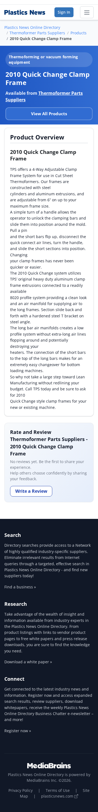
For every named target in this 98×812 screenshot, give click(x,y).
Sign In (64, 12)
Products (79, 32)
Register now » (17, 730)
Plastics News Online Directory (32, 27)
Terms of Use (58, 790)
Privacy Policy (20, 790)
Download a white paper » (28, 661)
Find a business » (20, 586)
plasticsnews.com (57, 796)
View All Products (49, 113)
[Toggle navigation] (87, 12)
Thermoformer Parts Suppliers (37, 32)
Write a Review (31, 491)
